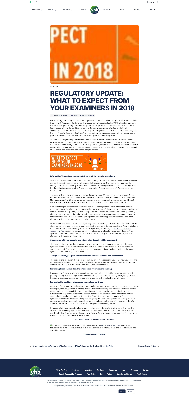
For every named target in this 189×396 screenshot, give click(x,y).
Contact (152, 10)
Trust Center (142, 374)
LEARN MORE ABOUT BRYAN (94, 334)
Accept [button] (122, 391)
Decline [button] (130, 391)
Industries (66, 10)
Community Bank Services (59, 115)
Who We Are (36, 10)
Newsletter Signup (124, 374)
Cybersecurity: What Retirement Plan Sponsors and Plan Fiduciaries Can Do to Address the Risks (72, 346)
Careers (136, 10)
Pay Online (91, 374)
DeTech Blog (74, 115)
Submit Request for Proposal (70, 374)
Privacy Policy (106, 374)
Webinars (106, 10)
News (122, 10)
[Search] (157, 2)
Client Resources (37, 2)
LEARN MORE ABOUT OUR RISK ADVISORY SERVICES (94, 319)
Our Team (82, 10)
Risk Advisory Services (87, 115)
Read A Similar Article (147, 346)
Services (51, 10)
